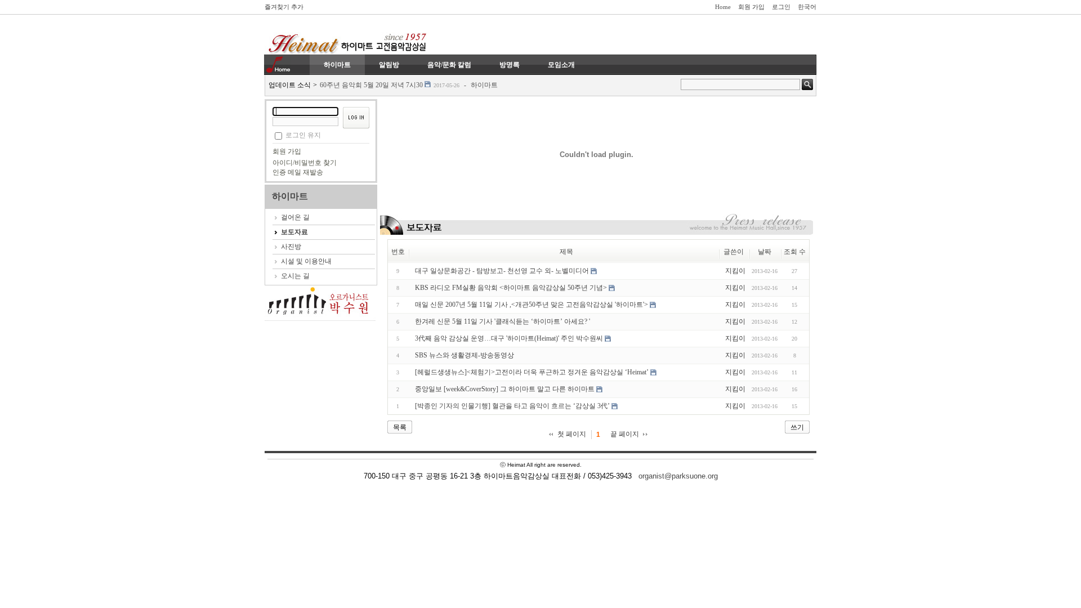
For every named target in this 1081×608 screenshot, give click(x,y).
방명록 (509, 65)
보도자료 (294, 232)
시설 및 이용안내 (306, 261)
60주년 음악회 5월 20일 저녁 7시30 (371, 85)
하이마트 (337, 65)
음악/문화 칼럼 (449, 65)
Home (723, 6)
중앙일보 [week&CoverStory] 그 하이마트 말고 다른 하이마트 (505, 389)
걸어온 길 (295, 217)
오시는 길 (295, 276)
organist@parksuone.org (678, 476)
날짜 (764, 252)
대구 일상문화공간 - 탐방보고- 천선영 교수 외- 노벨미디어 (502, 271)
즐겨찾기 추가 (284, 6)
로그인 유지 (303, 135)
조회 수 (795, 252)
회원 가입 (751, 6)
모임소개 (561, 65)
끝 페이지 (624, 434)
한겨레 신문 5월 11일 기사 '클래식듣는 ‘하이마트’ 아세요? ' (502, 321)
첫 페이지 (571, 434)
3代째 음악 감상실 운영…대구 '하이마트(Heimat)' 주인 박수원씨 (509, 338)
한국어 (807, 6)
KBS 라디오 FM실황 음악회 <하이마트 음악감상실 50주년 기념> (511, 288)
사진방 (291, 247)
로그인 (781, 6)
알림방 (389, 65)
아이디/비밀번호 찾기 (305, 163)
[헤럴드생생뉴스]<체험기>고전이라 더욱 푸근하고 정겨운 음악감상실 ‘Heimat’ (532, 372)
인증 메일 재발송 (298, 172)
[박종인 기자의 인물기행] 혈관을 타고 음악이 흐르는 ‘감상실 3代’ (512, 406)
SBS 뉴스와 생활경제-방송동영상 (464, 355)
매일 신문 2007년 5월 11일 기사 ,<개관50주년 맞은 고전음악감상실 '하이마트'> (531, 305)
